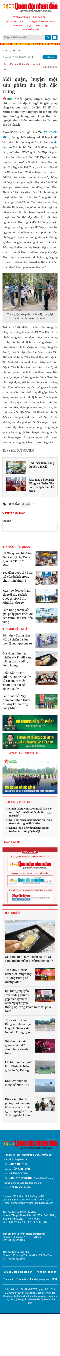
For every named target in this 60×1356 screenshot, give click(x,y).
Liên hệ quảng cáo (40, 1279)
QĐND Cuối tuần (14, 21)
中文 (29, 25)
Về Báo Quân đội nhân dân (18, 1271)
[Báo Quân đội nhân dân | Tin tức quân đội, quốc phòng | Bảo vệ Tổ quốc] (30, 7)
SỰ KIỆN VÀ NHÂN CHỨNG (41, 21)
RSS (54, 1279)
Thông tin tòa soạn (45, 1271)
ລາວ (38, 25)
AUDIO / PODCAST (19, 802)
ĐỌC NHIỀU (12, 913)
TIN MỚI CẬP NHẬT (15, 629)
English (17, 25)
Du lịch (5, 50)
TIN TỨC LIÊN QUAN (16, 546)
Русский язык (30, 29)
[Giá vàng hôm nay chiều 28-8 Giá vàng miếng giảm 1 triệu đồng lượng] (30, 936)
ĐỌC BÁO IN (39, 17)
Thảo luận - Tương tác (15, 1279)
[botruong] (30, 723)
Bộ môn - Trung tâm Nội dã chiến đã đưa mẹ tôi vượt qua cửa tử (17, 639)
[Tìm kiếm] (48, 37)
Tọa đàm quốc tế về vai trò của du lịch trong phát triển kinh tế (17, 576)
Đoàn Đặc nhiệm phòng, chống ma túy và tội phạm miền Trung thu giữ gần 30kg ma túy (16, 680)
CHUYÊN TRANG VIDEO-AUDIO (23, 753)
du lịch (26, 504)
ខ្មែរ (46, 25)
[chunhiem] (30, 741)
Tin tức (16, 50)
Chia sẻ (50, 57)
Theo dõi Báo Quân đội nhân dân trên (21, 67)
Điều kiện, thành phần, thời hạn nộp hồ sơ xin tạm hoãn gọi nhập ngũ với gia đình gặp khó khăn (18, 1107)
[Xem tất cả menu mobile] (55, 37)
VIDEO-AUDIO (20, 17)
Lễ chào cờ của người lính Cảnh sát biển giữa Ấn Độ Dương (18, 1066)
